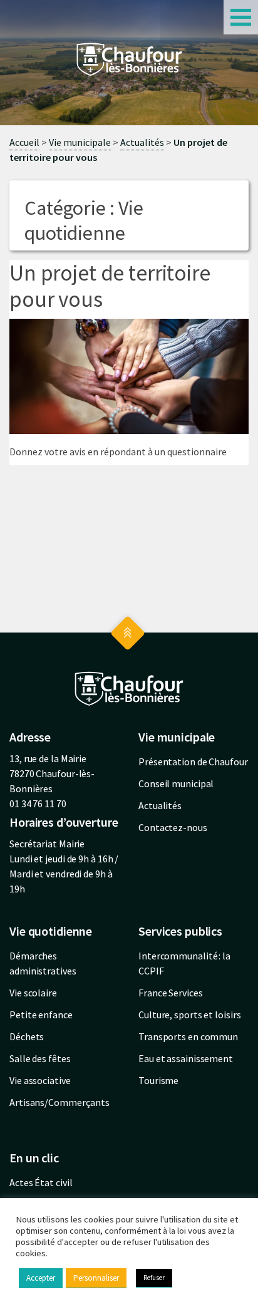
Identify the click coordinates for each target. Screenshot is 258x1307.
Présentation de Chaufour (193, 761)
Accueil (24, 142)
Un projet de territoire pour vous (109, 286)
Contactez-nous (172, 827)
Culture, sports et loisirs (189, 1014)
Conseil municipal (176, 783)
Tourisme (158, 1080)
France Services (170, 992)
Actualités (142, 142)
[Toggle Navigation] (241, 17)
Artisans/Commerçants (59, 1102)
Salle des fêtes (40, 1058)
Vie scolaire (33, 992)
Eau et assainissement (185, 1058)
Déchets (26, 1036)
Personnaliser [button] (96, 1278)
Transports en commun (188, 1036)
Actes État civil (40, 1182)
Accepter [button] (40, 1278)
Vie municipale (80, 142)
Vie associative (40, 1080)
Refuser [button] (154, 1277)
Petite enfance (41, 1014)
